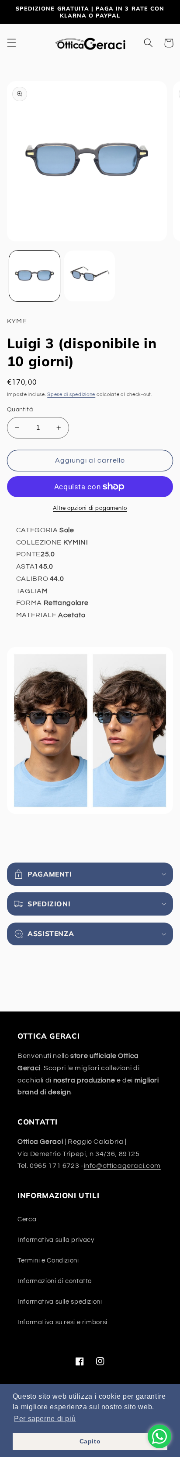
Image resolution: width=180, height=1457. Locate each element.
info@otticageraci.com (122, 1165)
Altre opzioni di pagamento (90, 508)
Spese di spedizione (71, 394)
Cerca (26, 1219)
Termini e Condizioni (48, 1260)
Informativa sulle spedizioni (59, 1301)
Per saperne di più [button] (45, 1418)
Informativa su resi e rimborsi (62, 1322)
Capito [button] (90, 1441)
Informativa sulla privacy (55, 1240)
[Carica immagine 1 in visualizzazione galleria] (34, 276)
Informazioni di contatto (54, 1281)
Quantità (20, 410)
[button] (11, 43)
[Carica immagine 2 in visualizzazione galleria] (89, 276)
